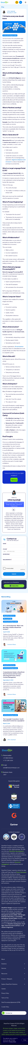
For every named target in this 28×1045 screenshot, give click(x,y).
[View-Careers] (16, 2)
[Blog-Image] (14, 606)
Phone (5, 549)
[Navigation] (4, 2)
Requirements (7, 559)
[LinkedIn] (13, 509)
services (3, 968)
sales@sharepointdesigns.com (11, 767)
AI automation (19, 346)
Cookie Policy (5, 1007)
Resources (4, 973)
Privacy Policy (5, 993)
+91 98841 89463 (8, 758)
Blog (2, 7)
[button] (14, 964)
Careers (3, 988)
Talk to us (14, 480)
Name (4, 543)
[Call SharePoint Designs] (20, 2)
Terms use (5, 998)
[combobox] (5, 551)
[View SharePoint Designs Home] (7, 750)
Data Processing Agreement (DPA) (10, 1002)
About (3, 959)
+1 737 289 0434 (8, 760)
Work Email (6, 554)
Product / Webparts (6, 979)
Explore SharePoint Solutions (9, 984)
